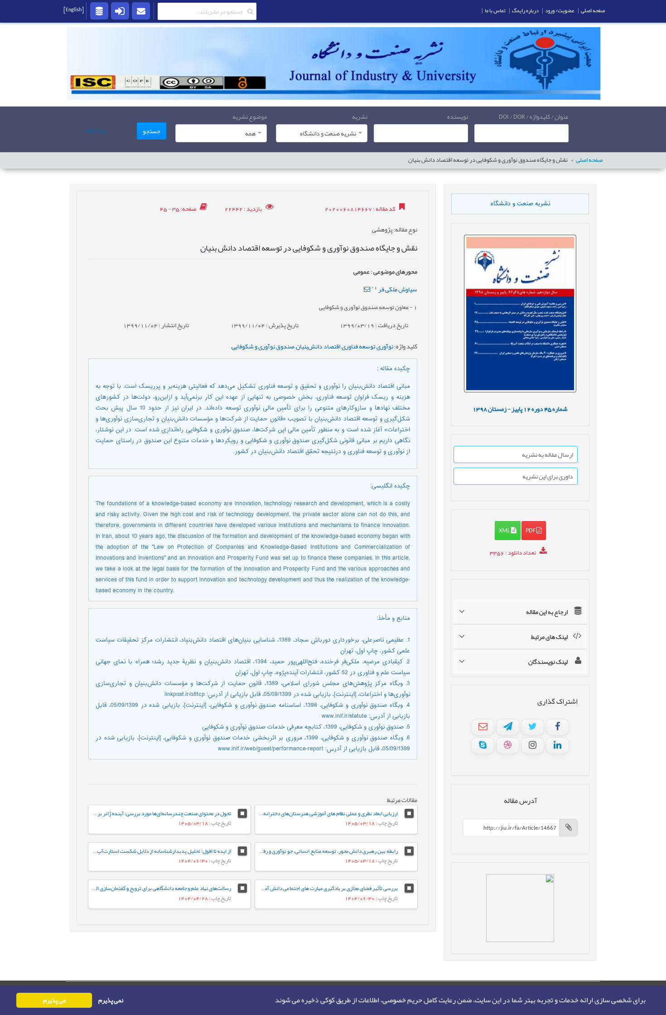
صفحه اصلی (589, 160)
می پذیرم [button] (54, 1000)
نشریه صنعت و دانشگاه (520, 204)
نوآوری (384, 346)
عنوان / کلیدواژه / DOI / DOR (534, 116)
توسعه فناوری (358, 346)
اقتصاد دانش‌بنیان (318, 346)
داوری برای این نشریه (547, 476)
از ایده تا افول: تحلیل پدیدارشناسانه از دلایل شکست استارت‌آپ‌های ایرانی (153, 851)
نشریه (359, 116)
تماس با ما (495, 10)
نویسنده (457, 116)
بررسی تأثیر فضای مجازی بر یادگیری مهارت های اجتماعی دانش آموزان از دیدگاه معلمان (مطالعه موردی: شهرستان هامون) (275, 888)
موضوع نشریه (249, 116)
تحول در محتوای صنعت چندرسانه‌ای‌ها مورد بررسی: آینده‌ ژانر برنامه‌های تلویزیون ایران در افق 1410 (126, 813)
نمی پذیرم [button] (110, 1000)
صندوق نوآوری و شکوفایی (263, 346)
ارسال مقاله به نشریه (547, 454)
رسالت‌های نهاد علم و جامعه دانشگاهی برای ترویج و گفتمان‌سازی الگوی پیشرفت (149, 888)
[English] (73, 9)
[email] (141, 10)
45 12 (520, 408)
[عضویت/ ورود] (120, 10)
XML (505, 530)
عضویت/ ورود (559, 10)
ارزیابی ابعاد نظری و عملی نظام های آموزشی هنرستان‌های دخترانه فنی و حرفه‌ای (316, 813)
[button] (272, 1000)
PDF (531, 530)
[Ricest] (99, 10)
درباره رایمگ (525, 10)
